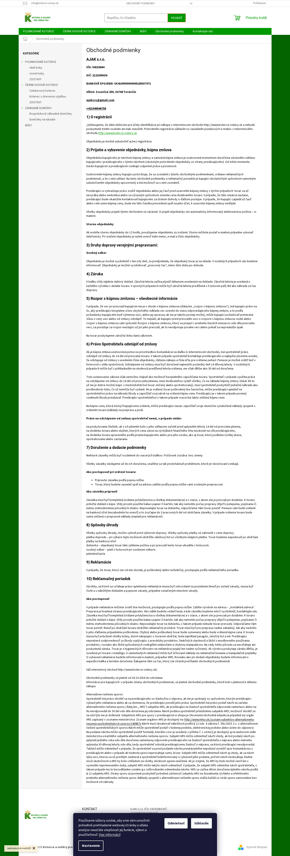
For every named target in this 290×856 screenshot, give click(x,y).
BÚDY (28, 125)
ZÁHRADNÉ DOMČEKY (38, 108)
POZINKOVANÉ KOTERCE (40, 62)
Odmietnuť (176, 823)
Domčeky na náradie (42, 119)
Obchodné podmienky (140, 3)
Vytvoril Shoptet (256, 847)
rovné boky (36, 73)
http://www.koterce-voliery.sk (117, 133)
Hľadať (176, 18)
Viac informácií (109, 834)
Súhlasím (201, 823)
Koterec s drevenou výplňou (47, 96)
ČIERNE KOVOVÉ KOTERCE (41, 85)
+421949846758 (96, 108)
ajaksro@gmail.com (100, 100)
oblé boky (35, 68)
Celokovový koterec (42, 91)
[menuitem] (38, 31)
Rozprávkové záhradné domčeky (50, 114)
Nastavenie (91, 845)
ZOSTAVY (35, 79)
